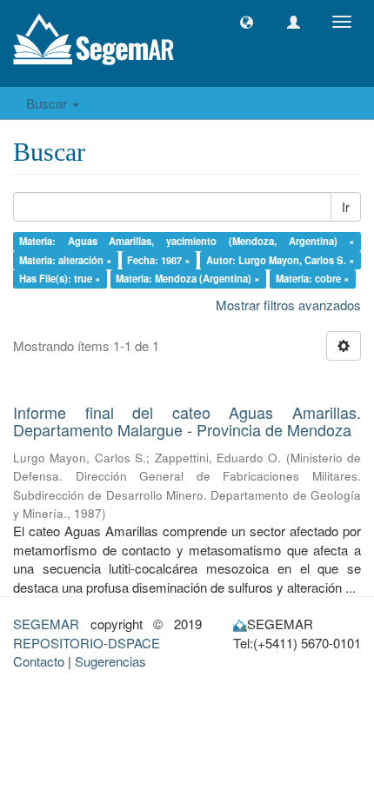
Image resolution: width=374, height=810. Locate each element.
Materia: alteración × (65, 260)
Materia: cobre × (313, 278)
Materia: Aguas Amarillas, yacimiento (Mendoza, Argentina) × (187, 241)
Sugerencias (110, 661)
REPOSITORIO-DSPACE (86, 643)
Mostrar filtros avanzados (288, 304)
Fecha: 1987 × (158, 260)
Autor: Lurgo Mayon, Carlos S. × (280, 260)
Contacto (38, 661)
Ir (346, 207)
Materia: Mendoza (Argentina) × (188, 278)
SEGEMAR (46, 623)
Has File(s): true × (60, 278)
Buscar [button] (48, 103)
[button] (246, 22)
